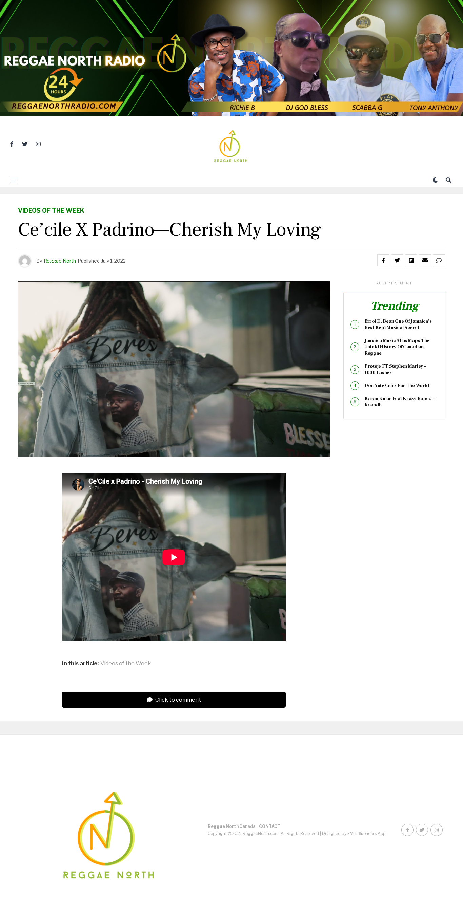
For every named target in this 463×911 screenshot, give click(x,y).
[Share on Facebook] (383, 260)
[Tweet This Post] (397, 260)
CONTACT (269, 826)
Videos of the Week (125, 663)
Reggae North (60, 261)
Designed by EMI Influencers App (353, 833)
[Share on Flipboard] (411, 260)
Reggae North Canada (232, 826)
